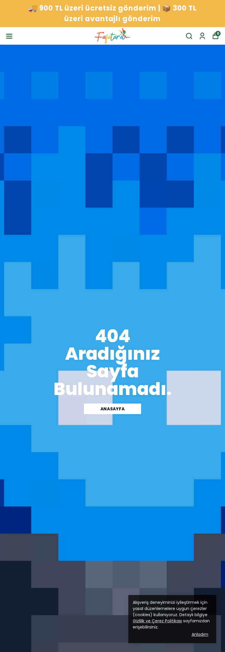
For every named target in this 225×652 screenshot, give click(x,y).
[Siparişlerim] (202, 36)
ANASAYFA (112, 409)
